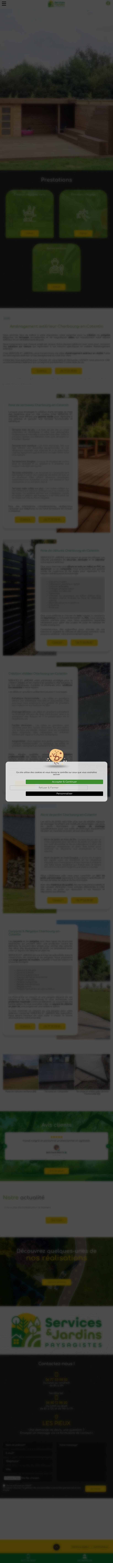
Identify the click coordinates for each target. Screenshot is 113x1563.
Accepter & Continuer (64, 782)
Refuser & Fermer (49, 788)
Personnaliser (64, 793)
